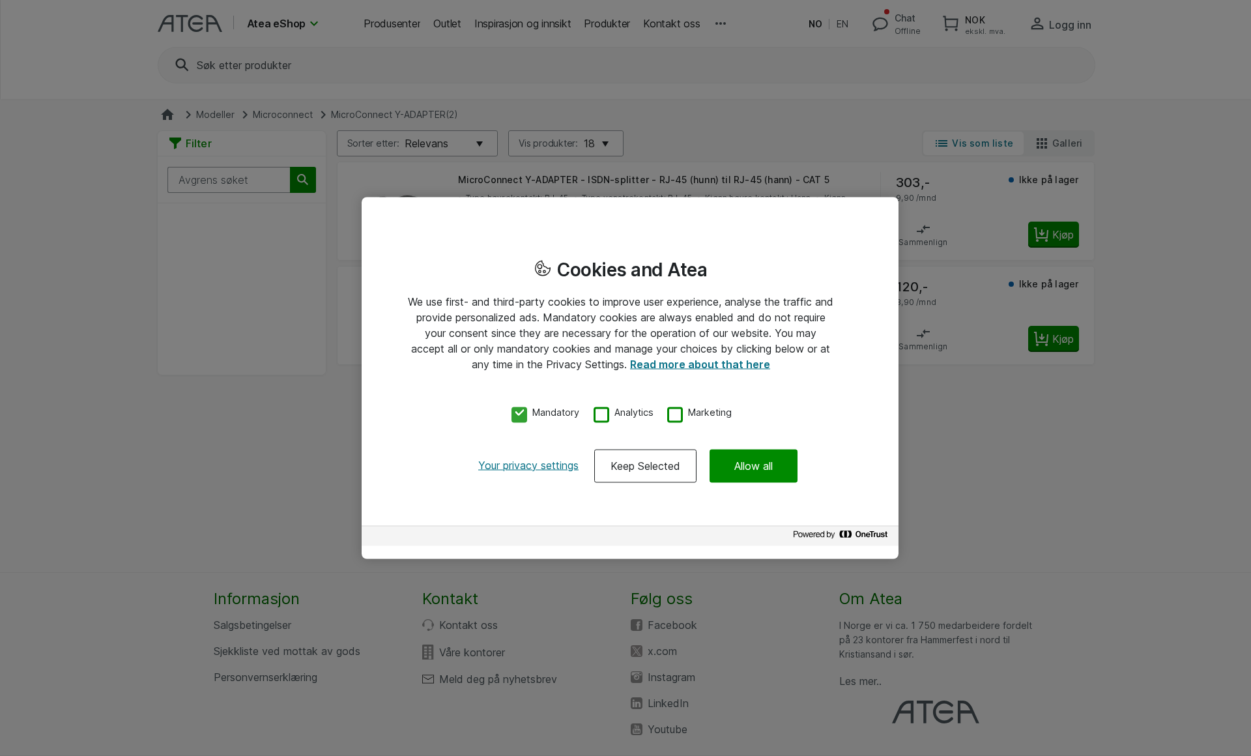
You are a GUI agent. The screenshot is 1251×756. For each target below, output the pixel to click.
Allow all (753, 465)
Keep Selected (645, 465)
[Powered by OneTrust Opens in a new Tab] (842, 537)
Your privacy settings (528, 464)
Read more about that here (700, 364)
